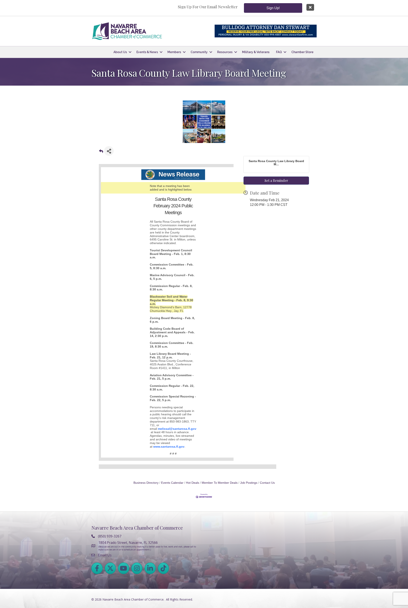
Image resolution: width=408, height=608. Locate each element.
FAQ (279, 52)
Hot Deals (192, 482)
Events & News (147, 52)
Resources (224, 52)
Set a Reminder (276, 180)
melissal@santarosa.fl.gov (177, 428)
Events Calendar (172, 482)
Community (199, 52)
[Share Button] (109, 151)
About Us (120, 52)
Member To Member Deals (220, 482)
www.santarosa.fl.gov (168, 446)
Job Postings (248, 482)
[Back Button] (101, 152)
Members (174, 52)
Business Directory (146, 482)
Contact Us (267, 482)
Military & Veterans (255, 52)
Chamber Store (302, 52)
